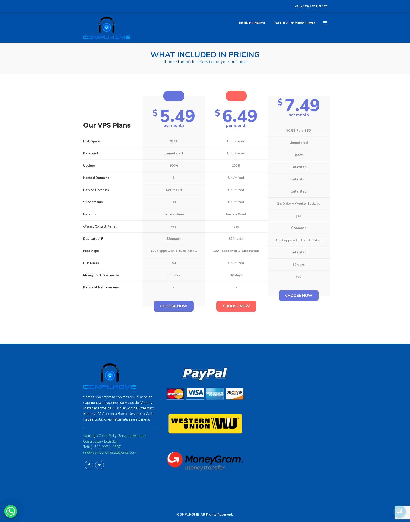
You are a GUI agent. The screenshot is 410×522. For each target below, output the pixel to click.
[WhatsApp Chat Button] (10, 511)
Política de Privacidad (294, 23)
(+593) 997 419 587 (313, 6)
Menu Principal (252, 23)
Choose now (173, 306)
